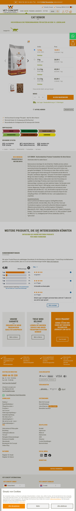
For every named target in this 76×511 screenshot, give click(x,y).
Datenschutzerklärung (55, 499)
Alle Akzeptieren (13, 506)
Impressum (22, 502)
